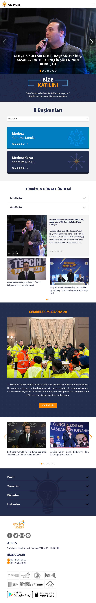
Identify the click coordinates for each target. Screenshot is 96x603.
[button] (40, 71)
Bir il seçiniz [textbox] (12, 119)
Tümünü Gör (18, 144)
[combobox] (48, 118)
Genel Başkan (16, 198)
